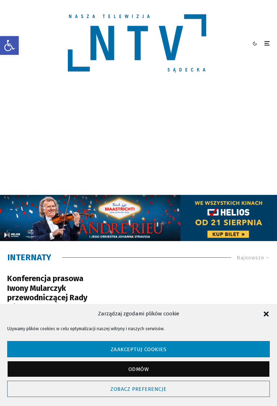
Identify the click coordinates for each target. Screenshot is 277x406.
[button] (9, 45)
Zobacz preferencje (138, 389)
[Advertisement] (138, 140)
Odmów (138, 369)
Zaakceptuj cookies (138, 349)
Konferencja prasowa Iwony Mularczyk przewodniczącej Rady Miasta (47, 293)
